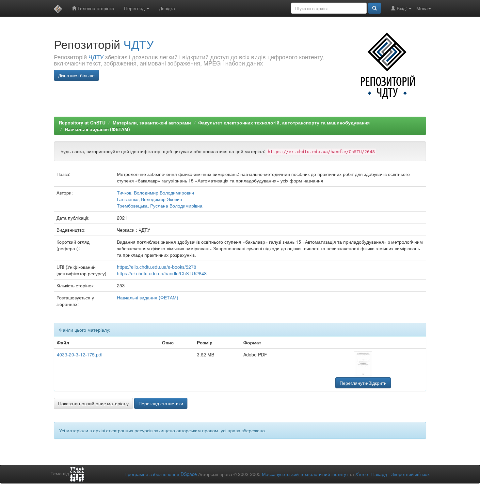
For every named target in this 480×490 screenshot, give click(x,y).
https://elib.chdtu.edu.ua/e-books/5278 (156, 267)
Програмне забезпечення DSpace (160, 474)
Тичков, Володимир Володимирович (155, 192)
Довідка (167, 8)
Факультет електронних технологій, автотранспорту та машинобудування (284, 122)
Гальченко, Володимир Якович (149, 199)
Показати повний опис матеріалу (93, 403)
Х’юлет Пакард (371, 474)
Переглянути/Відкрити (363, 383)
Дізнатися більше (76, 75)
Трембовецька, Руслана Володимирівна (159, 205)
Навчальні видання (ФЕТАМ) (97, 129)
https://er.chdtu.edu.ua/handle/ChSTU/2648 (162, 273)
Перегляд (135, 8)
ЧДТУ (138, 44)
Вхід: (401, 8)
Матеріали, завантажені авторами (152, 122)
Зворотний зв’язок (410, 474)
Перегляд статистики (160, 403)
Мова (422, 8)
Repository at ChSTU (82, 122)
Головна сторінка (95, 8)
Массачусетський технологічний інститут (305, 474)
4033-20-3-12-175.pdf (80, 354)
